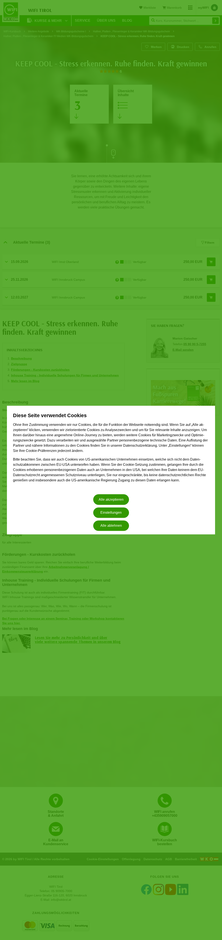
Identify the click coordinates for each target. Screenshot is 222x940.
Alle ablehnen (111, 526)
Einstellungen (111, 512)
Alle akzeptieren (111, 499)
